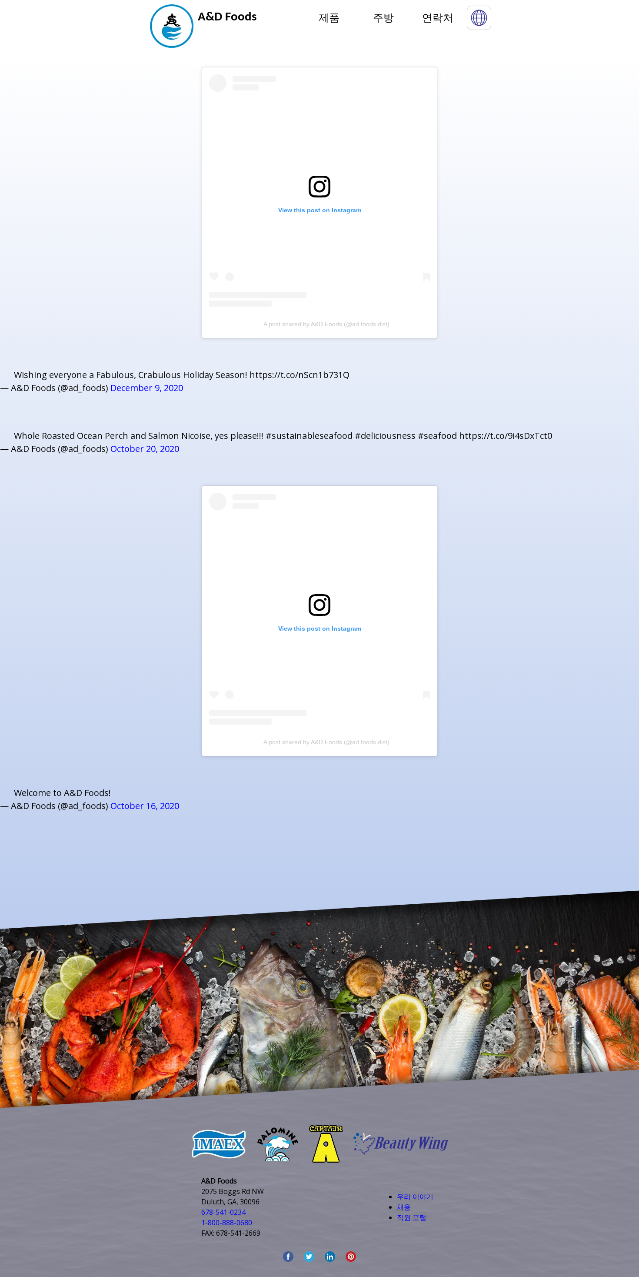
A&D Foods (227, 17)
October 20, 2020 (144, 449)
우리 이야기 (415, 1196)
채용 (404, 1207)
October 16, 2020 (144, 806)
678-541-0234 (223, 1212)
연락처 (437, 17)
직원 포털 (411, 1217)
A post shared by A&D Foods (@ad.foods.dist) (326, 324)
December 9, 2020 (146, 388)
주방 (383, 17)
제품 (329, 17)
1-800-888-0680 (226, 1222)
